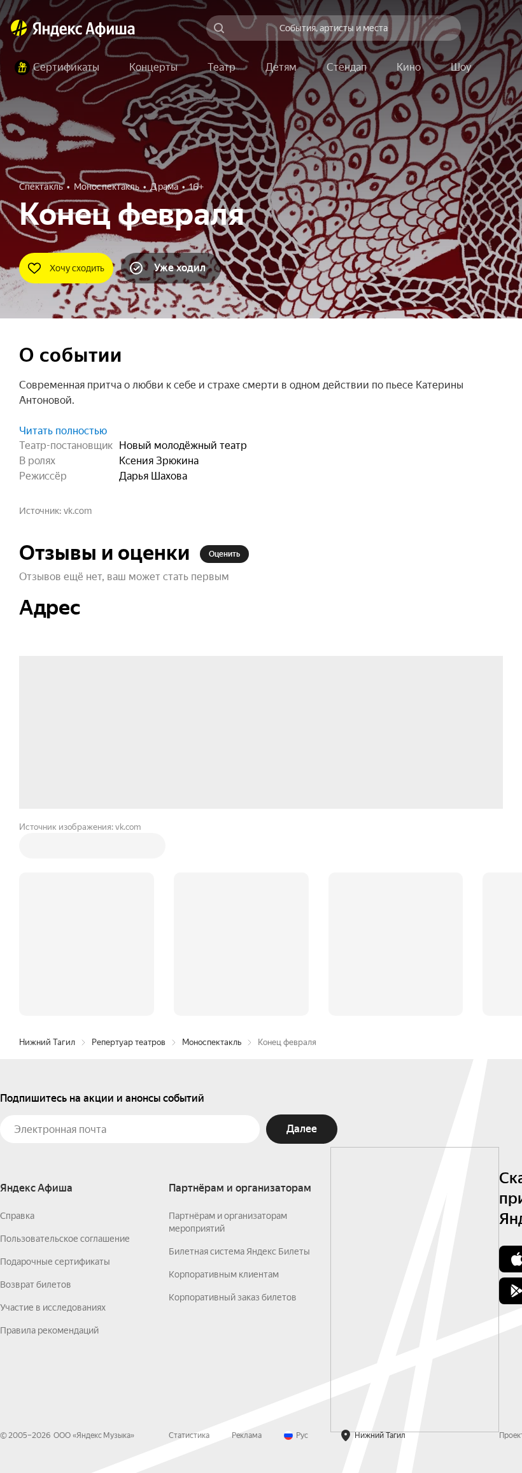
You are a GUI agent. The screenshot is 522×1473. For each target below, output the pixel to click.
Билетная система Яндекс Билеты (239, 1058)
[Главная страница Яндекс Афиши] (19, 28)
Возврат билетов (35, 1091)
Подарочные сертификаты (55, 1069)
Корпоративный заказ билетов (233, 1104)
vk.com (78, 511)
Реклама (247, 1242)
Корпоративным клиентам (224, 1081)
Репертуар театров (129, 849)
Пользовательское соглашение (65, 1046)
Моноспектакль (211, 849)
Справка (17, 1023)
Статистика (189, 1242)
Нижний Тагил (47, 849)
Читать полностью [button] (63, 431)
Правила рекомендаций (49, 1137)
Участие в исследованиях (53, 1114)
